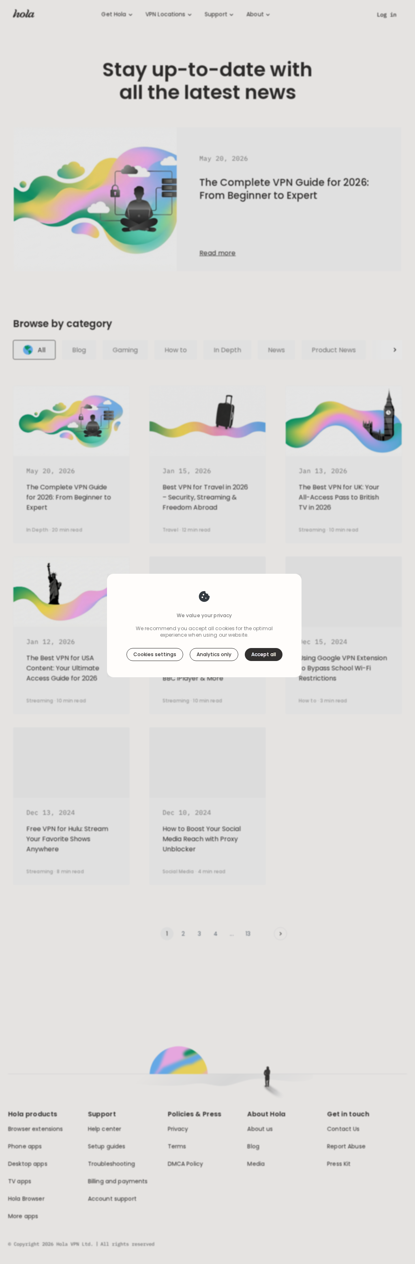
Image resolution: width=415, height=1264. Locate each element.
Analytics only (214, 654)
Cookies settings (154, 654)
